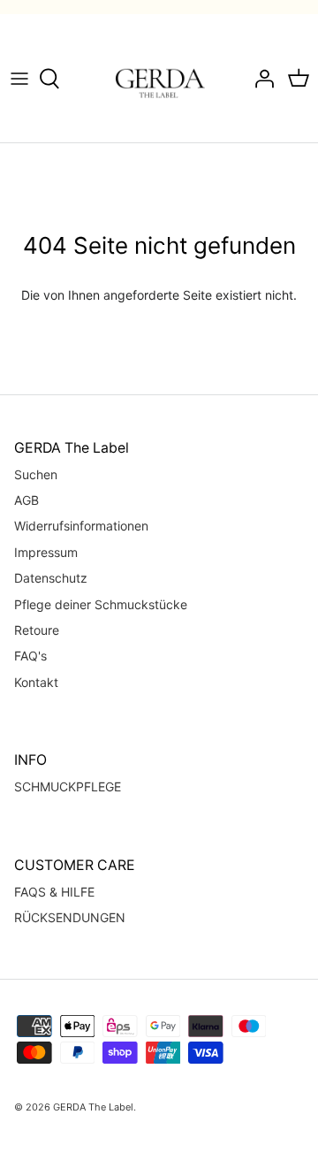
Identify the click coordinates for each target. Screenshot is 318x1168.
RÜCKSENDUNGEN (69, 917)
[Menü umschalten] (19, 78)
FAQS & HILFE (54, 891)
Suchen (35, 474)
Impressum (46, 552)
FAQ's (30, 655)
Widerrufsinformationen (81, 525)
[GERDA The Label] (159, 78)
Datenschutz (50, 577)
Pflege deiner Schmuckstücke (100, 604)
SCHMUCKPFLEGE (67, 786)
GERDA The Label (93, 1107)
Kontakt (36, 682)
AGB (26, 500)
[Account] (259, 78)
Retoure (36, 629)
